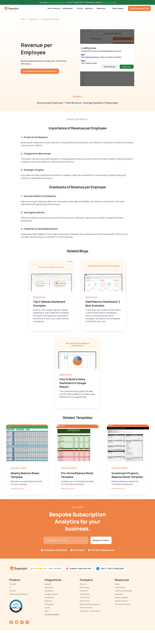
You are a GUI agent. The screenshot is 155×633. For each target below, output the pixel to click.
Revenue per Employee (50, 19)
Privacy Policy (85, 601)
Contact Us (84, 591)
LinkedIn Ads (49, 597)
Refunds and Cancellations (90, 604)
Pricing (80, 8)
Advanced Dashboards (123, 591)
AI (10, 587)
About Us (83, 584)
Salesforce (49, 587)
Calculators (33, 19)
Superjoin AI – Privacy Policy (90, 611)
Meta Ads (48, 601)
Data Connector (54, 8)
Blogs (117, 584)
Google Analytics (51, 594)
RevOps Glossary (121, 601)
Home (23, 19)
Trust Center (85, 597)
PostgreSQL (49, 604)
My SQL (47, 607)
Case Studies (120, 587)
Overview (12, 584)
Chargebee (49, 591)
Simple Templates (121, 597)
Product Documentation (18, 594)
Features (12, 591)
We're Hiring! (84, 587)
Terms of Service (86, 607)
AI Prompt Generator (122, 604)
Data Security (85, 594)
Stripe (47, 611)
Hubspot (48, 584)
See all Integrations (52, 614)
